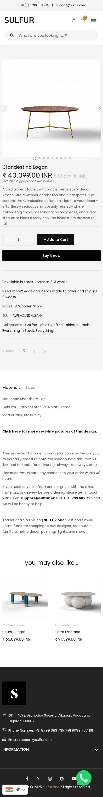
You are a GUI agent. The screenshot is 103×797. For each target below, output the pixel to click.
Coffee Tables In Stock (70, 324)
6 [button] (57, 158)
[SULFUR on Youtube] (74, 779)
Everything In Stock (18, 330)
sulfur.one (51, 787)
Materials (11, 387)
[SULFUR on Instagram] (50, 779)
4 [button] (48, 158)
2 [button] (39, 158)
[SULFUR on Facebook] (27, 779)
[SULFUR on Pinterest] (61, 779)
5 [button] (52, 158)
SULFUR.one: (55, 520)
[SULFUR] (19, 20)
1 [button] (34, 158)
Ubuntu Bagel (13, 631)
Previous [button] (3, 108)
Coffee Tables (37, 324)
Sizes (30, 387)
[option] (51, 108)
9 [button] (70, 158)
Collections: (12, 324)
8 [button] (65, 158)
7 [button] (61, 158)
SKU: (5, 315)
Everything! (45, 330)
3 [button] (44, 158)
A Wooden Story (28, 306)
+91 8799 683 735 (77, 498)
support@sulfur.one (39, 498)
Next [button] (99, 108)
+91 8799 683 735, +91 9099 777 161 (64, 730)
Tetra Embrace (67, 631)
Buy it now (51, 255)
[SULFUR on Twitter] (38, 779)
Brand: (7, 306)
